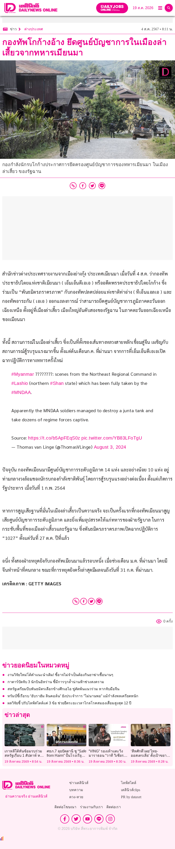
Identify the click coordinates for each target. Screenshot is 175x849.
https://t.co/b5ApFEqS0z (54, 437)
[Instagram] (110, 818)
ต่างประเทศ (33, 29)
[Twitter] (91, 601)
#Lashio (19, 383)
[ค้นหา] (169, 8)
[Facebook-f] (64, 818)
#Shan (57, 383)
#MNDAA (21, 392)
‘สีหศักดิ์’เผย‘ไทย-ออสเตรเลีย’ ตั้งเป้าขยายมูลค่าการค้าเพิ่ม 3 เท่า (150, 755)
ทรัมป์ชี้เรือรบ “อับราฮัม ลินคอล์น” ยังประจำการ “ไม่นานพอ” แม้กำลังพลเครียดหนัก (73, 696)
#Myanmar (22, 374)
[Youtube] (87, 818)
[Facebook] (83, 601)
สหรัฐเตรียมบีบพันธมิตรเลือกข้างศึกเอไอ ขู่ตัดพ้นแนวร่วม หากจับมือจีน (63, 689)
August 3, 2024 (110, 447)
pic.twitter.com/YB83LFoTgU (111, 437)
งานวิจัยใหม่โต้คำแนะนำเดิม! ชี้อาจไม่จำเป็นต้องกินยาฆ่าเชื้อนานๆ (60, 675)
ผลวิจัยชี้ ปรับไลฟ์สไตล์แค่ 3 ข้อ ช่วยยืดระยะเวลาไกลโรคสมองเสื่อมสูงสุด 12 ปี (69, 703)
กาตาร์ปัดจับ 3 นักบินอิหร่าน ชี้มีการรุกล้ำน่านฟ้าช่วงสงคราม (56, 682)
